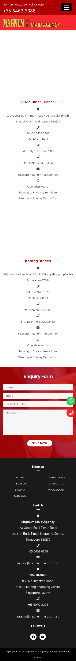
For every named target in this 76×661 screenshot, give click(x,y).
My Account (56, 489)
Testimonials (56, 477)
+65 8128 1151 (44, 309)
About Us (20, 483)
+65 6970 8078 (40, 292)
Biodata (20, 489)
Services (20, 495)
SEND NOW (39, 443)
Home (20, 477)
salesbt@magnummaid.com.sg (38, 174)
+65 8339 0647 (44, 163)
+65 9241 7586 (45, 151)
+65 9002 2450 (45, 321)
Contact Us (56, 483)
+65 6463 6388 (19, 11)
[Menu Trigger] (66, 7)
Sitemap (38, 657)
